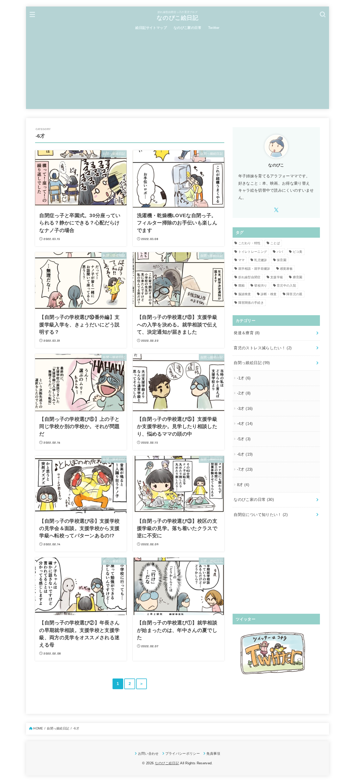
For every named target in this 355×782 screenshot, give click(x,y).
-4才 (245, 424)
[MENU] (32, 14)
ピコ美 (298, 252)
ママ (241, 260)
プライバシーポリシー (182, 753)
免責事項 (213, 753)
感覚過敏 (286, 268)
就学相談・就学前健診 (254, 268)
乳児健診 (260, 260)
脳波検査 (244, 294)
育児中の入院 (286, 285)
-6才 (245, 454)
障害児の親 (294, 294)
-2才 (244, 393)
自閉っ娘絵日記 (252, 363)
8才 (243, 485)
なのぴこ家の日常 (187, 28)
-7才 (245, 469)
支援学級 (276, 277)
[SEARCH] (322, 14)
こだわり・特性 (249, 243)
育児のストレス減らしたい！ (263, 348)
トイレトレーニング (252, 252)
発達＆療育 (247, 333)
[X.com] (276, 210)
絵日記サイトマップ (151, 28)
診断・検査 (269, 294)
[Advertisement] (177, 72)
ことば (275, 243)
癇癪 (241, 285)
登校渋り (260, 285)
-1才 (244, 378)
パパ (280, 252)
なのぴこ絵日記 (177, 18)
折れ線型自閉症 (249, 277)
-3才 (245, 408)
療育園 (298, 277)
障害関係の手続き (251, 303)
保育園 (281, 260)
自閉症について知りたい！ (261, 515)
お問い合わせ (148, 753)
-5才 (244, 439)
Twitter (214, 28)
